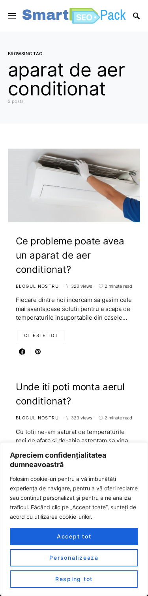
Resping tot (74, 579)
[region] (74, 519)
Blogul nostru (37, 286)
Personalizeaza (74, 557)
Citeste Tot (41, 335)
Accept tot (74, 536)
